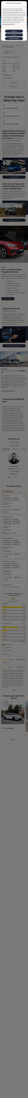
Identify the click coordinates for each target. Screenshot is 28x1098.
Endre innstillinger (14, 38)
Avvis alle (14, 35)
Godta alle (14, 31)
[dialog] (14, 549)
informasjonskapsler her (8, 24)
